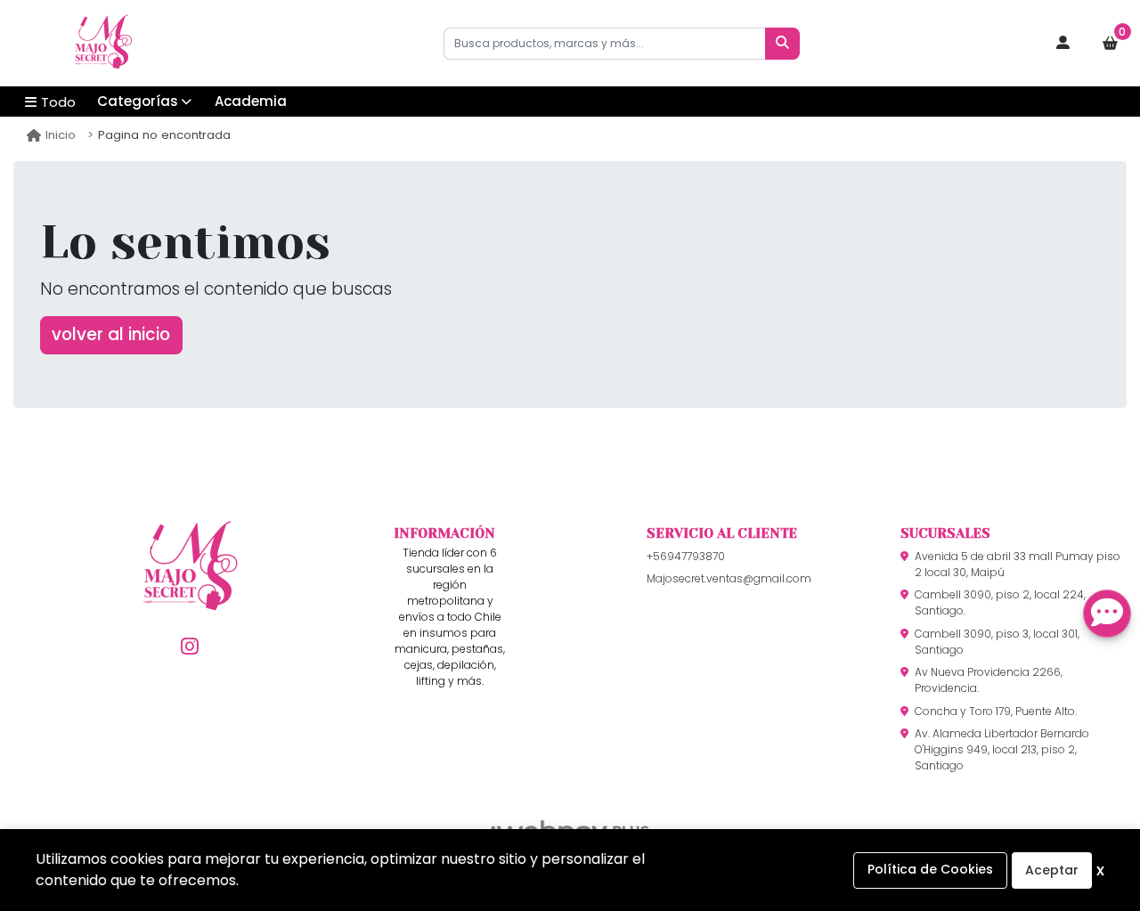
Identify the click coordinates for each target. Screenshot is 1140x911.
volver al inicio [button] (111, 334)
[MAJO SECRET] (102, 43)
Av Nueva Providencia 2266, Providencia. (989, 679)
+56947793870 (686, 556)
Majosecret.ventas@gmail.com (729, 578)
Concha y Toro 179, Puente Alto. (996, 711)
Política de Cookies (930, 869)
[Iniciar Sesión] (1063, 44)
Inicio (60, 134)
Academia (251, 101)
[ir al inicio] (190, 595)
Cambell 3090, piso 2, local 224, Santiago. (1000, 602)
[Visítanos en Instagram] (190, 646)
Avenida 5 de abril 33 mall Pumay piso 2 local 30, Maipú (1017, 564)
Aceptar (1052, 870)
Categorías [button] (137, 101)
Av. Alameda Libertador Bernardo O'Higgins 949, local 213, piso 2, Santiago (1002, 749)
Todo (58, 102)
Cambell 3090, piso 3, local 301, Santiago (997, 641)
